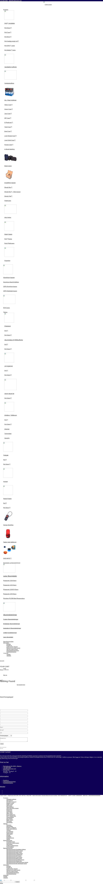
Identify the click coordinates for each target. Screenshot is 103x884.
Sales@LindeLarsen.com (15, 0)
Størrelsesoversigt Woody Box (14, 861)
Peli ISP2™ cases (9, 45)
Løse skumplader (8, 637)
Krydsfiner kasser (10, 183)
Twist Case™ (8, 127)
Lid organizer (9, 831)
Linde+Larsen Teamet (12, 646)
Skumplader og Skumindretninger (11, 562)
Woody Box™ (8, 187)
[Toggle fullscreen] (4, 747)
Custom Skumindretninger (10, 619)
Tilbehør (5, 312)
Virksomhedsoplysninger (12, 650)
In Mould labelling (9, 149)
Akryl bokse (7, 217)
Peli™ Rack (9, 812)
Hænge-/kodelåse (8, 525)
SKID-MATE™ (7, 558)
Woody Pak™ (8, 196)
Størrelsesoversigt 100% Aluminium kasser (17, 862)
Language (5, 875)
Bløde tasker (8, 166)
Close (1, 883)
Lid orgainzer (8, 366)
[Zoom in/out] (5, 747)
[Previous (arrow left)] (0, 748)
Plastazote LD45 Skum (9, 594)
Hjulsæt (5, 481)
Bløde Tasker (9, 819)
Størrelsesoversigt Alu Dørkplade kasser (16, 863)
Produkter (5, 9)
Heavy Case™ (8, 109)
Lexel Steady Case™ (10, 136)
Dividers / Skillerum (10, 415)
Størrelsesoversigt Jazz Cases (14, 852)
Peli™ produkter (9, 23)
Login (4, 668)
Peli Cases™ (9, 800)
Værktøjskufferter (9, 83)
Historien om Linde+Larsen (13, 648)
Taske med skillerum (9, 542)
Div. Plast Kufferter (10, 100)
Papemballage (10, 817)
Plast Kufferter (10, 807)
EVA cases (9, 821)
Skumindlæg (9, 826)
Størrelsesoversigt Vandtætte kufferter (16, 849)
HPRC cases (9, 804)
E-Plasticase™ (8, 122)
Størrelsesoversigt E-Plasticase (14, 854)
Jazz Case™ (8, 113)
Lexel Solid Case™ (10, 140)
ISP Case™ (7, 118)
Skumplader (9, 822)
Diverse (6, 429)
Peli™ (6, 330)
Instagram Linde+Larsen (12, 843)
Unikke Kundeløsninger (10, 632)
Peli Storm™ (8, 28)
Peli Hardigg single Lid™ (11, 41)
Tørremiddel (7, 433)
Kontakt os (9, 645)
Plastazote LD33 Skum (9, 585)
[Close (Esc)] (0, 747)
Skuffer (8, 839)
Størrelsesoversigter (8, 641)
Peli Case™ (7, 32)
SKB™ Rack (9, 813)
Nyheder (8, 644)
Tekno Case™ (8, 104)
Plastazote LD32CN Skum (10, 589)
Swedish (8, 655)
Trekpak (5, 455)
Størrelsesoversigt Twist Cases (14, 857)
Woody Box (9, 809)
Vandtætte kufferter (10, 67)
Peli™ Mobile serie (11, 816)
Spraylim (6, 438)
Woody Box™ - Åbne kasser (12, 192)
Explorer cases (10, 803)
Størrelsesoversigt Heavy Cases (14, 850)
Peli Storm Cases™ (11, 801)
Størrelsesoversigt (7, 848)
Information (6, 642)
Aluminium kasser (9, 277)
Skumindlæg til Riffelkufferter (13, 340)
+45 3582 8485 (4, 0)
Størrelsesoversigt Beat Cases (14, 858)
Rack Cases (8, 234)
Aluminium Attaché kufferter (11, 282)
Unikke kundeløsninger (12, 845)
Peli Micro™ (7, 37)
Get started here (21, 684)
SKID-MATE (9, 834)
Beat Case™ (8, 131)
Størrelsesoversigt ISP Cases (13, 856)
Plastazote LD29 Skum (9, 580)
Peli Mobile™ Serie (10, 50)
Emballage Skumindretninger (11, 623)
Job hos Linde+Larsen (12, 649)
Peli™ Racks (8, 239)
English (8, 654)
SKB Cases (9, 805)
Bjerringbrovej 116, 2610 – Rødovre (12, 766)
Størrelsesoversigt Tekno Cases (14, 853)
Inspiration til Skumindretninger (12, 628)
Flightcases (7, 200)
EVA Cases (6, 307)
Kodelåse (8, 836)
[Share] (2, 747)
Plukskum (7, 326)
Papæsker (7, 260)
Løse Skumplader (10, 576)
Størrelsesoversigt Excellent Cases (15, 859)
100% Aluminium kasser (10, 286)
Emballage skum (10, 841)
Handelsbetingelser (11, 651)
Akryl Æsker (9, 818)
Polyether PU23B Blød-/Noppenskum (14, 598)
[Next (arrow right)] (2, 748)
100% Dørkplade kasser (10, 291)
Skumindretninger (10, 615)
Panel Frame (7, 498)
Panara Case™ (8, 144)
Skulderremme (10, 837)
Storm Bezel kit (9, 393)
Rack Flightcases (9, 243)
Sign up (5, 675)
